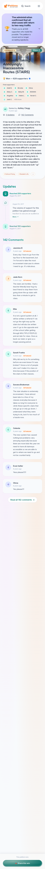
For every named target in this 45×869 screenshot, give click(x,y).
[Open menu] (39, 6)
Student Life (24, 174)
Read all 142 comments (22, 500)
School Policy (9, 174)
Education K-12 (9, 50)
